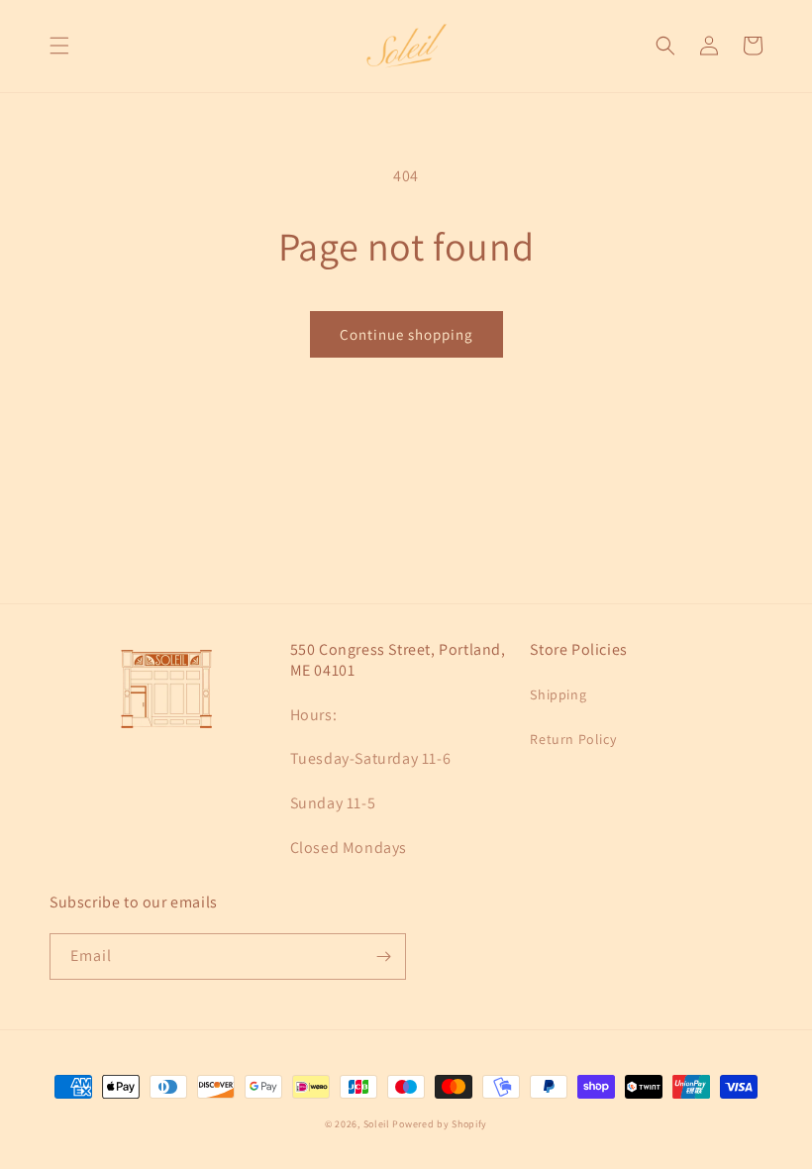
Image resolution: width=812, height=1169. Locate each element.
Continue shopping (406, 334)
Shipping (558, 694)
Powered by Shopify (439, 1123)
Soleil (376, 1123)
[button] (59, 45)
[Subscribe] (383, 956)
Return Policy (573, 739)
